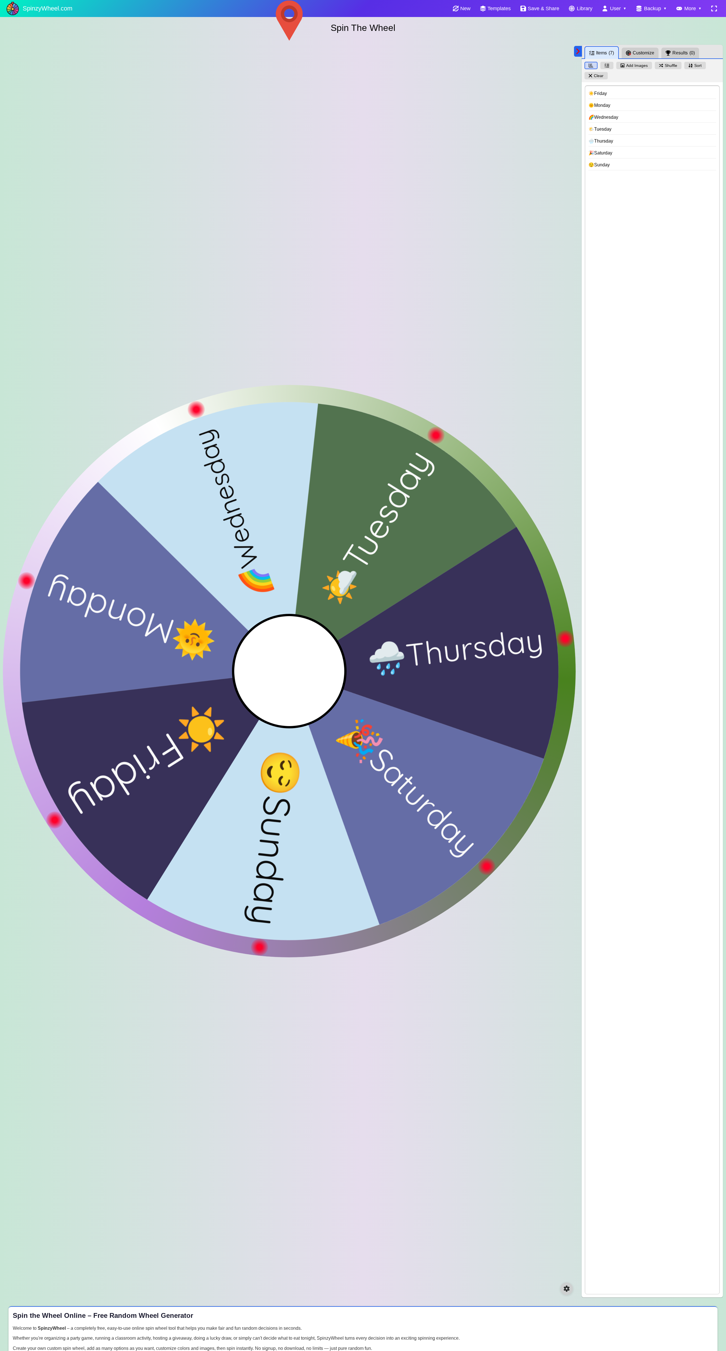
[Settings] (566, 1288)
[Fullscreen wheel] (714, 8)
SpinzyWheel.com (47, 8)
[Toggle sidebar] (578, 51)
